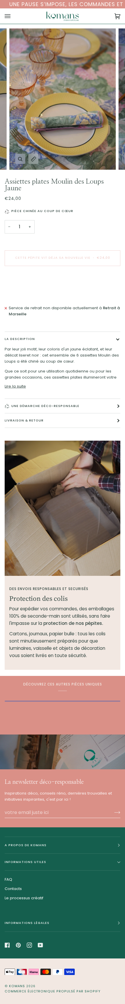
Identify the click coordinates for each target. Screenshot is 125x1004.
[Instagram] (29, 945)
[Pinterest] (18, 945)
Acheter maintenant (63, 282)
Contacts (13, 888)
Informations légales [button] (27, 923)
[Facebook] (7, 945)
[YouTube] (40, 945)
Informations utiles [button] (25, 862)
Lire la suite (15, 386)
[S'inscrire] (112, 812)
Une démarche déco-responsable (45, 406)
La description (20, 339)
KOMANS (17, 986)
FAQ (8, 879)
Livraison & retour (24, 420)
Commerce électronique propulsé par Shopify (53, 991)
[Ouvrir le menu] (13, 16)
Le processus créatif (24, 898)
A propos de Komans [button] (26, 845)
